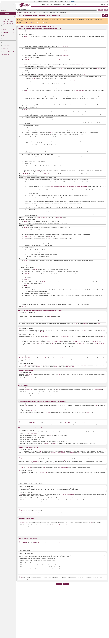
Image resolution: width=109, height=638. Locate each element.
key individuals (41, 397)
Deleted (40, 22)
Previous (59, 583)
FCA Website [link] (42, 4)
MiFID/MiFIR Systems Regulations (30, 365)
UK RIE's (26, 405)
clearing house (33, 410)
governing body (57, 397)
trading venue (55, 366)
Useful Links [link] (49, 4)
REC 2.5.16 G (28, 467)
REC (31, 12)
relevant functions (64, 336)
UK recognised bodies (60, 452)
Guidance (34, 22)
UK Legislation (22, 22)
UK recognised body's (31, 337)
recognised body (50, 462)
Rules (28, 22)
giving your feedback (71, 1)
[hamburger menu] (17, 5)
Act (80, 489)
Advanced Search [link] (57, 4)
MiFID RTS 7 (40, 343)
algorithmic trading (70, 366)
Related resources (48, 22)
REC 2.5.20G (27, 357)
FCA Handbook (24, 12)
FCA (84, 330)
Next (65, 583)
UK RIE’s (62, 357)
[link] (24, 5)
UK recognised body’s (59, 542)
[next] (106, 15)
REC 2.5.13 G (21, 467)
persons (41, 395)
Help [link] (64, 4)
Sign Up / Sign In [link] (104, 4)
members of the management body (54, 341)
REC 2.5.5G (21, 357)
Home (18, 12)
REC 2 (35, 12)
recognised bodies (86, 488)
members (24, 379)
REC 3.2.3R (42, 331)
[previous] (103, 15)
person (56, 409)
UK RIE (59, 330)
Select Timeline (5, 16)
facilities (74, 431)
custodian (47, 443)
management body (38, 475)
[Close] (107, 1)
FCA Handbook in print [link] (72, 4)
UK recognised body (46, 336)
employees (53, 452)
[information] (14, 16)
